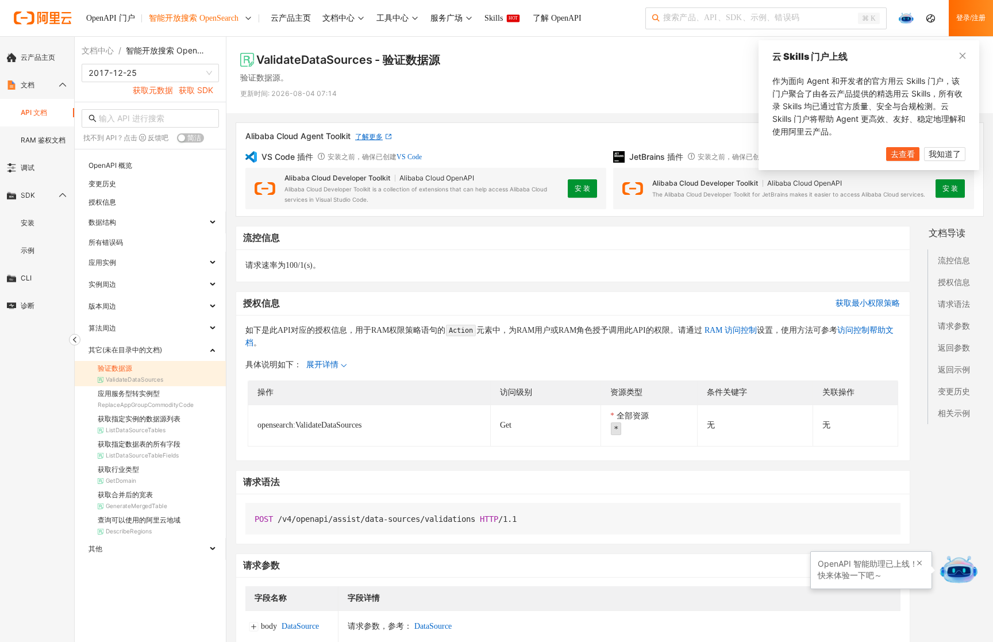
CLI (26, 278)
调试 (27, 167)
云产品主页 (38, 57)
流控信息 (954, 260)
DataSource (300, 626)
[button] (919, 563)
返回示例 (954, 369)
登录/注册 (971, 18)
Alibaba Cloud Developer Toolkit (337, 178)
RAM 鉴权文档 (43, 140)
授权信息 (954, 282)
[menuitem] (37, 57)
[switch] (190, 138)
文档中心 (98, 50)
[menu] (37, 182)
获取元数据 (153, 90)
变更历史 (954, 391)
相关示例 (954, 413)
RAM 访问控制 (729, 330)
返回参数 (954, 347)
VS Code (409, 157)
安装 (27, 222)
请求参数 (954, 325)
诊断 (27, 305)
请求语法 (954, 304)
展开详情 (322, 364)
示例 (27, 250)
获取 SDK (196, 90)
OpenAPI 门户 (110, 18)
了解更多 (369, 136)
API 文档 (34, 112)
